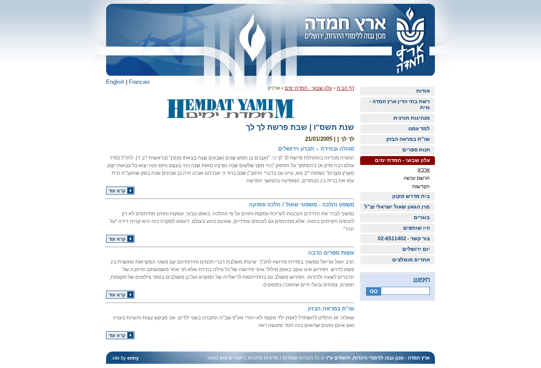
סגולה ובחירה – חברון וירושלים (316, 149)
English (115, 82)
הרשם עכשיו (417, 178)
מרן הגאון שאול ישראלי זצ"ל (397, 207)
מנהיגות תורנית (411, 118)
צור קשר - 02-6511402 (404, 239)
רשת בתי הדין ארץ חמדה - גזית (399, 104)
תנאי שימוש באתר (225, 357)
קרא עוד (117, 190)
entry (133, 357)
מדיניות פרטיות (263, 357)
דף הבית (345, 88)
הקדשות (421, 186)
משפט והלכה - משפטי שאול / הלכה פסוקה (301, 204)
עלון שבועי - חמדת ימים (402, 160)
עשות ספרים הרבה (331, 253)
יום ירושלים (416, 249)
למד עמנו (419, 129)
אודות (423, 91)
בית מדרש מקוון (411, 196)
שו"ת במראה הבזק (408, 139)
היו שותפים (416, 228)
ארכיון (424, 170)
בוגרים (422, 217)
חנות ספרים (416, 150)
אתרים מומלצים (411, 260)
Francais (139, 82)
